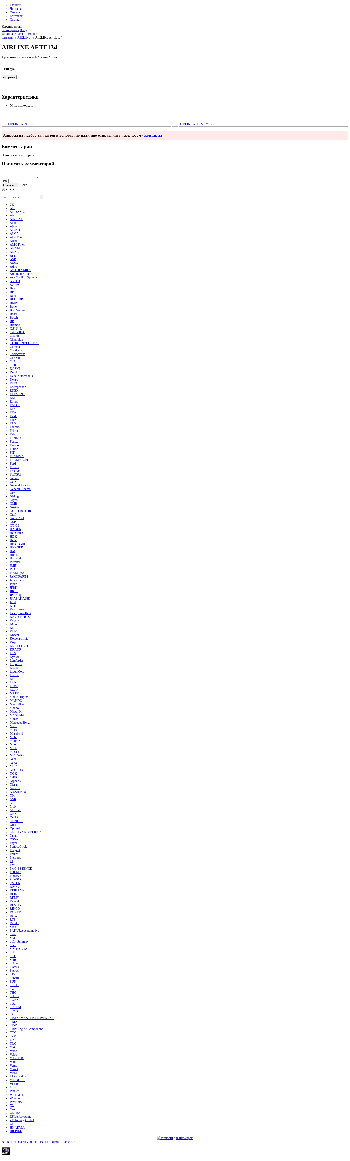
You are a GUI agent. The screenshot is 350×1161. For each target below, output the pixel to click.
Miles (13, 730)
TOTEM (15, 1007)
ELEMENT (17, 394)
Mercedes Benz (20, 722)
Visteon (14, 1083)
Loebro (14, 675)
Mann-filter (17, 704)
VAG (13, 1047)
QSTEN (15, 883)
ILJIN (13, 565)
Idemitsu (15, 562)
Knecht (14, 635)
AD (12, 208)
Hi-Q (13, 551)
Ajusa (13, 226)
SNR (13, 959)
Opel (13, 824)
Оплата (15, 12)
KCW (13, 624)
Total (13, 1003)
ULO (13, 1043)
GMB (13, 503)
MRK (13, 748)
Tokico (14, 996)
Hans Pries (16, 532)
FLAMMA (17, 456)
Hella (13, 540)
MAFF (14, 693)
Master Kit (16, 711)
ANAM (15, 248)
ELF (13, 397)
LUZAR (15, 689)
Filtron (14, 449)
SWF (13, 989)
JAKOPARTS (19, 576)
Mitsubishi (16, 733)
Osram (14, 835)
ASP (13, 259)
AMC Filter (17, 244)
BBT (13, 292)
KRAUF (15, 649)
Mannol (15, 708)
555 (12, 204)
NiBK (14, 777)
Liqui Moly (17, 671)
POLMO (15, 872)
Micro (13, 726)
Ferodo (14, 445)
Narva (14, 762)
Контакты (16, 16)
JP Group (16, 595)
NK (12, 795)
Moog (13, 744)
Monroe (15, 740)
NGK (13, 773)
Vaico (13, 1051)
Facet (13, 419)
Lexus (14, 667)
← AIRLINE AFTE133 (18, 124)
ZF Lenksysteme (20, 1116)
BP (12, 321)
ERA (13, 412)
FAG (13, 423)
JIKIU (14, 591)
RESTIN (15, 905)
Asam (13, 255)
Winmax (15, 1098)
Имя (4, 180)
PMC (13, 864)
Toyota (14, 1010)
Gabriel (14, 478)
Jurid (13, 602)
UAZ (13, 1040)
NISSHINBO (18, 792)
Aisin (13, 222)
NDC (13, 766)
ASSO (14, 263)
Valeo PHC (17, 1058)
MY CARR (17, 755)
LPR (13, 678)
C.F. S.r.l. (16, 328)
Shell (13, 945)
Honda (14, 554)
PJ (11, 861)
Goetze (14, 507)
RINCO (15, 908)
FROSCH (16, 474)
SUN (13, 981)
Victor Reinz (18, 1076)
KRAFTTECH (19, 646)
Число (23, 185)
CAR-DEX (17, 332)
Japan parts (17, 580)
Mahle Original (19, 697)
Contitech (16, 350)
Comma (15, 346)
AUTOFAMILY (20, 270)
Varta (13, 1062)
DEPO (14, 383)
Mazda (14, 719)
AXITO (15, 281)
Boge (13, 306)
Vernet (14, 1069)
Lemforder (16, 660)
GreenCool (17, 518)
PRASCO (16, 879)
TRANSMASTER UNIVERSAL (32, 1018)
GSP (13, 522)
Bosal (13, 314)
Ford (13, 463)
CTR (13, 365)
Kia (12, 627)
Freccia (14, 467)
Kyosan (15, 657)
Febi (12, 434)
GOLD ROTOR (20, 511)
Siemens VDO (19, 948)
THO (13, 992)
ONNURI (16, 821)
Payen (14, 843)
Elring (14, 401)
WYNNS (16, 1102)
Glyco (14, 500)
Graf (13, 514)
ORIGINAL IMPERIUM (26, 832)
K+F (13, 605)
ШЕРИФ (16, 1131)
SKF (13, 956)
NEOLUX (16, 770)
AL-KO (15, 230)
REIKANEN (18, 890)
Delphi (14, 372)
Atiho (13, 266)
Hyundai (15, 558)
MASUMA (17, 715)
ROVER (15, 912)
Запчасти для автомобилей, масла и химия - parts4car (38, 1141)
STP (12, 974)
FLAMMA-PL (19, 460)
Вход (23, 30)
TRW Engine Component (26, 1029)
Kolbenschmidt (19, 638)
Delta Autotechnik (21, 376)
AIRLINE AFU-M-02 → (196, 124)
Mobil (13, 737)
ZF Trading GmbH (22, 1120)
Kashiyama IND (20, 613)
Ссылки (15, 19)
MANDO (16, 700)
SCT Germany (19, 941)
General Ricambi (20, 489)
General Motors (20, 485)
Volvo (13, 1087)
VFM (13, 1072)
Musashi (15, 751)
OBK (13, 813)
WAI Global (17, 1094)
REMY (14, 897)
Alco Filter (16, 237)
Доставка (16, 8)
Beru (13, 295)
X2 (12, 1105)
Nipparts (15, 781)
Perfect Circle (18, 846)
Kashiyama (17, 609)
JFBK (13, 587)
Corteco (15, 357)
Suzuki (14, 985)
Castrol (14, 335)
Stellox (14, 970)
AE (12, 215)
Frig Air (15, 470)
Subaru (14, 978)
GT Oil (14, 525)
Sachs (13, 927)
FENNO (15, 438)
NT (12, 802)
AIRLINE (24, 37)
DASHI (15, 368)
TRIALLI (16, 1021)
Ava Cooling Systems (23, 277)
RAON (14, 886)
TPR (13, 1014)
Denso (14, 379)
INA (13, 569)
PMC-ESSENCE (21, 868)
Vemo (13, 1065)
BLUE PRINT (19, 299)
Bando (14, 288)
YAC (13, 1109)
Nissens (15, 788)
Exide (13, 416)
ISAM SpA (17, 573)
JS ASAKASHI (20, 598)
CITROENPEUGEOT (24, 343)
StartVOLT (17, 967)
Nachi (13, 759)
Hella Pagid (17, 543)
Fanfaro (15, 427)
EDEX (14, 390)
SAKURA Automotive (24, 930)
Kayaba (15, 620)
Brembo (15, 325)
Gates (13, 481)
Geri (12, 492)
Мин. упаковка (20, 105)
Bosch (14, 317)
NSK (13, 799)
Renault (15, 901)
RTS (13, 919)
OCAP (14, 817)
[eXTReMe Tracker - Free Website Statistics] (6, 1154)
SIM (12, 952)
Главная (15, 5)
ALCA (14, 233)
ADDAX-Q (17, 211)
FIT (12, 452)
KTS (13, 653)
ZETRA (15, 1113)
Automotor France (21, 273)
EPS (12, 408)
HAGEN (15, 529)
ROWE (14, 916)
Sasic (13, 934)
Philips (14, 854)
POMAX (16, 875)
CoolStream (17, 354)
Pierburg (15, 857)
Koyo (13, 642)
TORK (14, 999)
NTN (13, 806)
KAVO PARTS (20, 616)
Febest (14, 430)
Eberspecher (18, 387)
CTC (13, 361)
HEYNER (16, 547)
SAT (13, 937)
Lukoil (14, 686)
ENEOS (15, 405)
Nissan (14, 784)
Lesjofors (16, 664)
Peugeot (15, 850)
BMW (14, 303)
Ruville (14, 923)
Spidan (14, 963)
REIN (13, 894)
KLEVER (16, 631)
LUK (13, 682)
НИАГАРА (17, 1127)
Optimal (15, 828)
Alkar (13, 241)
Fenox (14, 441)
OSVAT (15, 839)
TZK (13, 1036)
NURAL (15, 810)
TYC (13, 1032)
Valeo (13, 1054)
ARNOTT (16, 252)
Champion (16, 339)
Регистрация (10, 30)
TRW (13, 1025)
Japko (13, 584)
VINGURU (17, 1080)
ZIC (12, 1124)
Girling (14, 496)
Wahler (14, 1091)
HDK (13, 536)
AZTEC (15, 284)
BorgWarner (18, 310)
